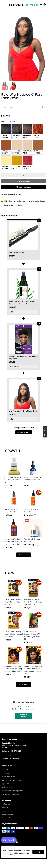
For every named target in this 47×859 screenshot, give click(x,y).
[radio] (6, 131)
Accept (38, 852)
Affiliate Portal (7, 787)
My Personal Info (8, 814)
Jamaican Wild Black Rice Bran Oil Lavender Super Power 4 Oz (13, 541)
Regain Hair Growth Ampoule (32, 540)
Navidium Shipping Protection (12, 780)
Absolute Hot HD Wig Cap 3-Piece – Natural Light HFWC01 (13, 634)
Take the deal (23, 432)
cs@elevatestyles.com (10, 758)
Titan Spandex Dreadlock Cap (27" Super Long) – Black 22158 (32, 635)
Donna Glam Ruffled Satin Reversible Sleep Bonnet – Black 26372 (13, 668)
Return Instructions (9, 777)
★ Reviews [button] (45, 431)
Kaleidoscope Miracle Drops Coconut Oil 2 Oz (32, 479)
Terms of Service (8, 818)
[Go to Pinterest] (17, 842)
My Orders (5, 807)
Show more (23, 555)
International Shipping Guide (12, 791)
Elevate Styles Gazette (10, 794)
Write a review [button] (23, 716)
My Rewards (6, 804)
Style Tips (5, 784)
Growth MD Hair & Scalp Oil (31, 510)
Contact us (6, 773)
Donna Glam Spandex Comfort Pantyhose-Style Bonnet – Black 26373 (33, 670)
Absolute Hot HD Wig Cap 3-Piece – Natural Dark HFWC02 (33, 602)
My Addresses (7, 811)
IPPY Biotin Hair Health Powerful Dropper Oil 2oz (13, 479)
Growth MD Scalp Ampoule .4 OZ (11, 510)
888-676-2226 (15, 751)
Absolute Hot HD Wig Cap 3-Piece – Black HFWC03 (12, 602)
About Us (5, 770)
